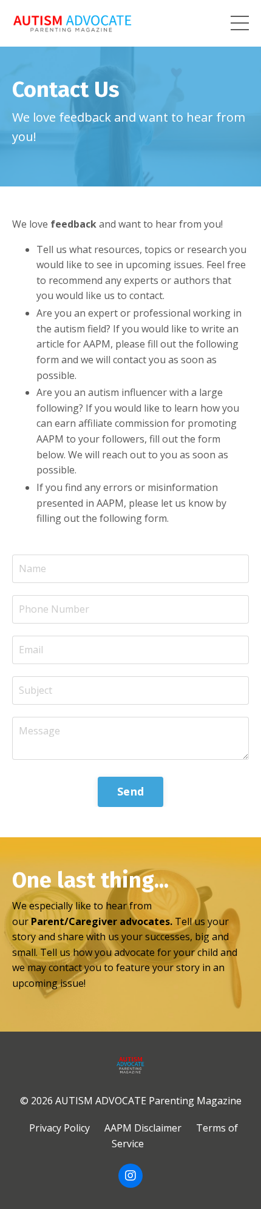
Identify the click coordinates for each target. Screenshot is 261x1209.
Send (130, 791)
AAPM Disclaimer (142, 1128)
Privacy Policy (59, 1128)
